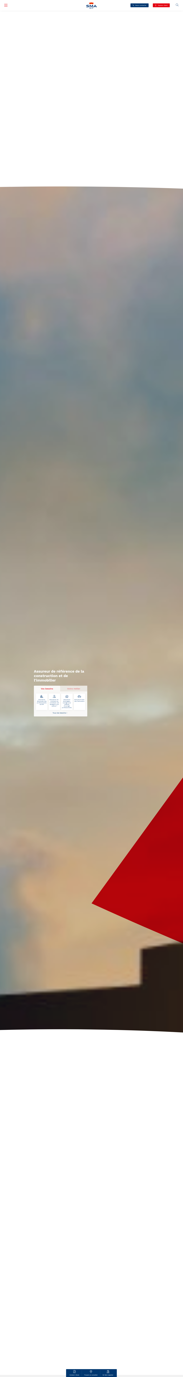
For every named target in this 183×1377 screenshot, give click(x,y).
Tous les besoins (59, 713)
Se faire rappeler (108, 1375)
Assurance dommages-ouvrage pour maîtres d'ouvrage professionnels (67, 703)
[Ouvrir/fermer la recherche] (177, 5)
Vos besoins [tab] (47, 688)
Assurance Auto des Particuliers (79, 700)
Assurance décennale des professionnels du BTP (42, 702)
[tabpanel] (60, 704)
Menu (6, 5)
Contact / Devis (74, 1375)
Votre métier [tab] (73, 688)
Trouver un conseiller (91, 1375)
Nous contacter (140, 5)
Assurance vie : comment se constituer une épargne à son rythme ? (54, 703)
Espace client (162, 5)
